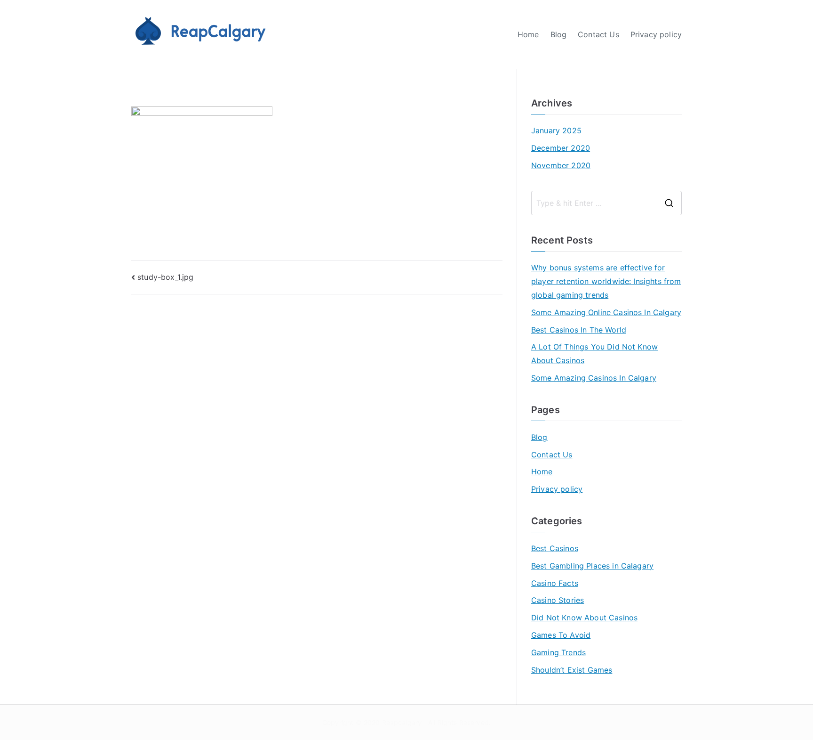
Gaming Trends (558, 652)
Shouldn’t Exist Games (571, 670)
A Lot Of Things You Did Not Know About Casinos (594, 353)
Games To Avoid (560, 635)
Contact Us (598, 34)
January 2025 (556, 130)
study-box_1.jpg (165, 277)
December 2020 (560, 148)
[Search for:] (606, 203)
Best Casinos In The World (578, 329)
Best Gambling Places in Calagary (592, 565)
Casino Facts (554, 583)
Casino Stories (557, 600)
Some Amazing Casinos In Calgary (593, 377)
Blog (558, 34)
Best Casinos (554, 548)
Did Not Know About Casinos (584, 617)
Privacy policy (656, 34)
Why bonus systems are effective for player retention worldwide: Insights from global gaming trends (606, 281)
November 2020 (560, 165)
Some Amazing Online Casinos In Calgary (606, 312)
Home (528, 34)
